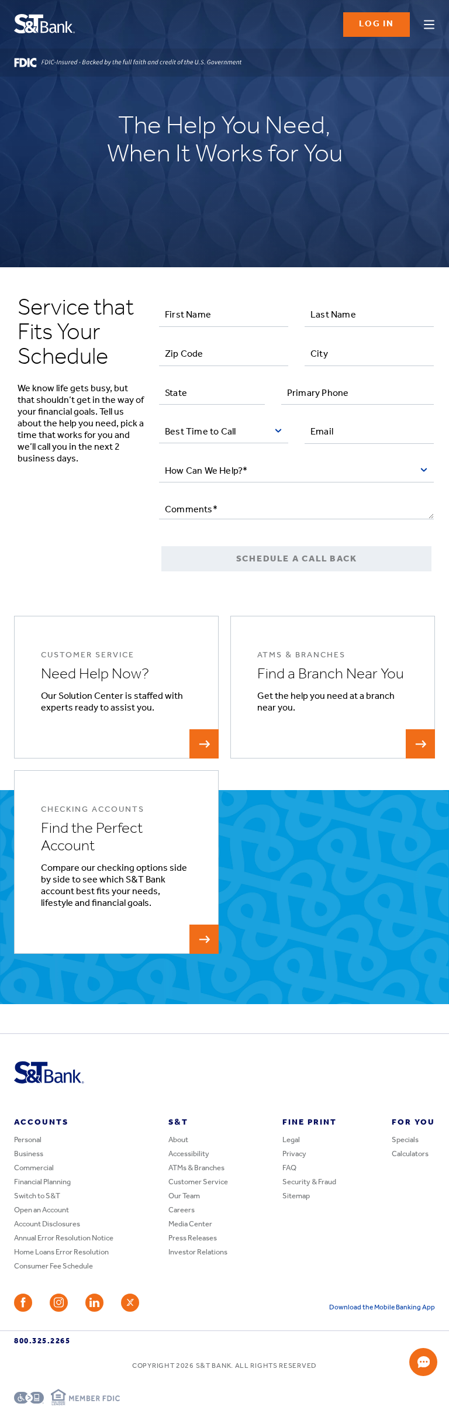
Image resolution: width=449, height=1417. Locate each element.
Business (28, 1154)
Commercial (34, 1168)
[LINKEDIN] (94, 1303)
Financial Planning (42, 1182)
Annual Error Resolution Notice (63, 1238)
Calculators (410, 1154)
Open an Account (41, 1210)
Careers (181, 1210)
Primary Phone (318, 393)
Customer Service (198, 1182)
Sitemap (296, 1196)
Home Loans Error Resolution (61, 1252)
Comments (191, 510)
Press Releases (192, 1238)
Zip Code (184, 354)
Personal (28, 1140)
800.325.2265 (42, 1341)
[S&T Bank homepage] (46, 24)
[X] (130, 1303)
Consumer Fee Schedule (53, 1266)
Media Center (190, 1224)
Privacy (294, 1154)
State (176, 393)
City (319, 354)
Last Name (333, 315)
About (178, 1140)
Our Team (184, 1196)
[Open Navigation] (429, 23)
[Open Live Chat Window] (423, 1362)
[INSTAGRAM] (59, 1303)
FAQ (289, 1168)
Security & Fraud (309, 1182)
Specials (405, 1140)
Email (321, 432)
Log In (376, 24)
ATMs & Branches (196, 1168)
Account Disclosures (47, 1224)
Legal (291, 1140)
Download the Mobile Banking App (382, 1307)
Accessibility (188, 1154)
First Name (188, 315)
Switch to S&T (37, 1196)
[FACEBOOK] (23, 1303)
